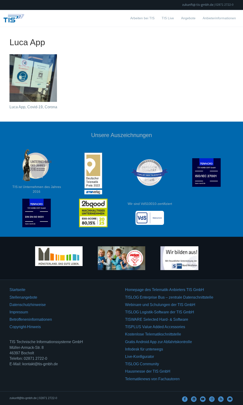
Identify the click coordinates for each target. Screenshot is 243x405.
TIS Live (168, 18)
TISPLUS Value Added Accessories (155, 327)
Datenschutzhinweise (27, 305)
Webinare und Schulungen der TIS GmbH (160, 305)
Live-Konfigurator (139, 357)
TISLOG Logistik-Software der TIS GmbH (159, 312)
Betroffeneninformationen (30, 319)
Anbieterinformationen (219, 18)
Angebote (188, 18)
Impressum (18, 312)
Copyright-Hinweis (25, 327)
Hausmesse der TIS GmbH (147, 371)
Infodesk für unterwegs (144, 349)
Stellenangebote (23, 297)
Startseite (17, 290)
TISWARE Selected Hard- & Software (156, 319)
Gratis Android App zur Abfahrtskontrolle (158, 342)
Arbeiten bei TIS (142, 18)
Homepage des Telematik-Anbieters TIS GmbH (164, 290)
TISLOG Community (142, 364)
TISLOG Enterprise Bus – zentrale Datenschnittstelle (169, 297)
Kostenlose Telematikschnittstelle (153, 334)
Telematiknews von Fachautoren (152, 379)
